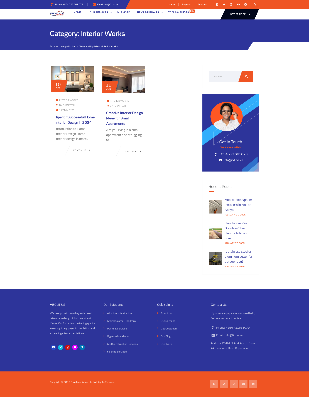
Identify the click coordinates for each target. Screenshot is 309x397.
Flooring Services (117, 351)
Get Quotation (169, 328)
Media (171, 4)
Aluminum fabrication (119, 313)
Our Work (166, 343)
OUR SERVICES (99, 12)
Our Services (168, 320)
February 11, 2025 (235, 215)
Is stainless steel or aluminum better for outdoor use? (238, 256)
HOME (77, 12)
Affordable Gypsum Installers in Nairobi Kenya (238, 205)
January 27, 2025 (235, 243)
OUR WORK (123, 12)
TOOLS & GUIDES (181, 12)
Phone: (69, 4)
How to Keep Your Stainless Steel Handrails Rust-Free (237, 230)
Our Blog (166, 336)
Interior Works (68, 100)
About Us (166, 313)
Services (202, 4)
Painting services (117, 328)
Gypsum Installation (118, 336)
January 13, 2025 (235, 266)
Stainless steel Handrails (121, 320)
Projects (186, 4)
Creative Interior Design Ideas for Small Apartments (124, 118)
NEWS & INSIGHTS (148, 12)
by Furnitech (67, 105)
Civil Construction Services (122, 343)
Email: (107, 4)
